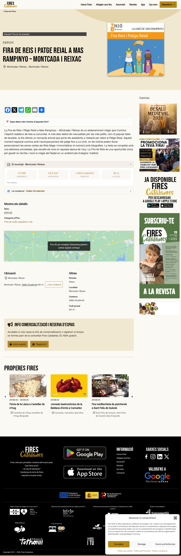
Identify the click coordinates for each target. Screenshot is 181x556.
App (143, 4)
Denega (142, 544)
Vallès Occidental (35, 191)
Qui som (153, 4)
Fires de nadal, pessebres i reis (18, 221)
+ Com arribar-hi (54, 284)
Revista (133, 4)
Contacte (121, 473)
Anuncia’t (120, 4)
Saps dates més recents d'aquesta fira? (29, 121)
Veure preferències (165, 544)
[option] (28, 396)
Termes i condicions (159, 551)
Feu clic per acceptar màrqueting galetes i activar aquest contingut (69, 246)
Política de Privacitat (142, 551)
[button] (175, 518)
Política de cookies (125, 551)
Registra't (41, 344)
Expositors (167, 4)
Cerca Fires (86, 4)
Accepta (118, 544)
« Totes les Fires (9, 11)
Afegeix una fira (104, 4)
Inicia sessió (19, 344)
